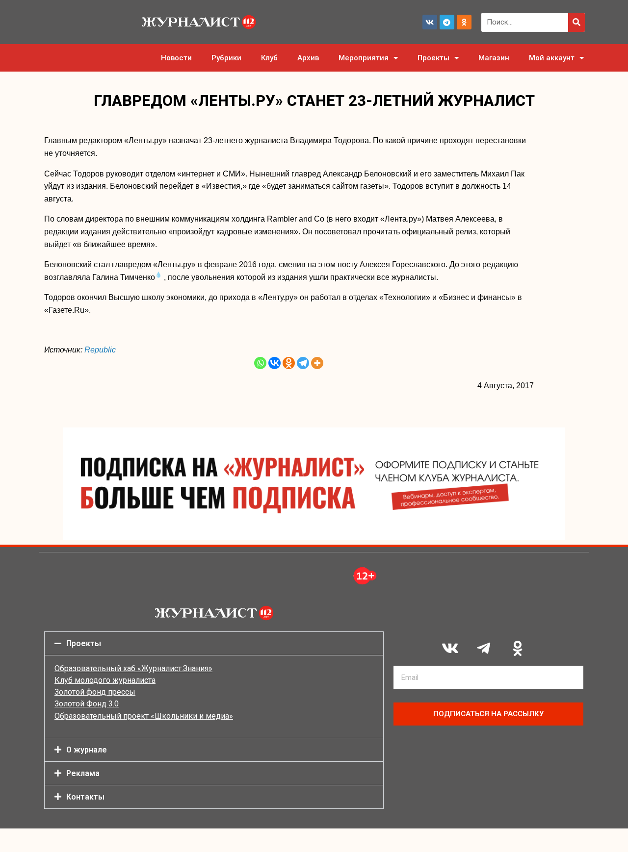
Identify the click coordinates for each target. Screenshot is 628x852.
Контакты (85, 797)
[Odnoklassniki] (464, 22)
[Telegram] (447, 22)
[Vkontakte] (274, 363)
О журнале (86, 749)
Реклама (83, 773)
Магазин (493, 57)
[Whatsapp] (260, 363)
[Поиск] (576, 22)
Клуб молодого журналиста (105, 680)
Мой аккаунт (552, 57)
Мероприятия (364, 57)
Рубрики (226, 57)
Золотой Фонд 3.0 (86, 703)
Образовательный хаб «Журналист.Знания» (133, 668)
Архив (308, 57)
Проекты (433, 57)
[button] (214, 643)
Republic (100, 350)
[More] (317, 363)
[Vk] (429, 22)
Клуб (269, 57)
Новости (176, 57)
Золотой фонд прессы (94, 692)
